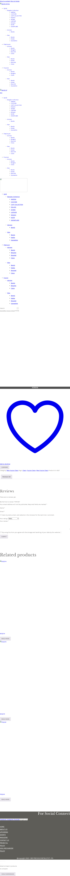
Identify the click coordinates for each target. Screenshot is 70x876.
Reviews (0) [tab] (7, 477)
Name (2, 508)
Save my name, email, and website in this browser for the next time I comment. (28, 515)
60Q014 (2, 633)
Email (2, 511)
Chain (24, 470)
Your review (4, 521)
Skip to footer (15, 1)
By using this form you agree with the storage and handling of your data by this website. (31, 532)
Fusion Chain (31, 470)
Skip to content (5, 1)
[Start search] (18, 308)
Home (2, 311)
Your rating (4, 518)
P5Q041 (2, 794)
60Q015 (2, 714)
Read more (5, 638)
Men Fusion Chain (9, 311)
